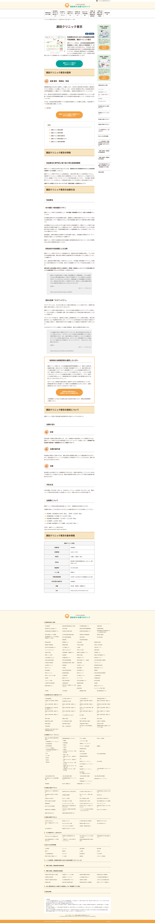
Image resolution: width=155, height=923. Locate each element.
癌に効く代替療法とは (66, 783)
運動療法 (98, 746)
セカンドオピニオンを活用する (67, 825)
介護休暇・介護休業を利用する (85, 825)
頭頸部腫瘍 (65, 742)
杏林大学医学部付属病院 (49, 660)
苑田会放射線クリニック (102, 92)
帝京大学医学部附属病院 (66, 660)
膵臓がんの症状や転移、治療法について (103, 708)
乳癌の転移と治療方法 (66, 723)
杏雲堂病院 (64, 655)
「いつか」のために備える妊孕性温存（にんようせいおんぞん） (86, 809)
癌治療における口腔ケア (49, 798)
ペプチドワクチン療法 (84, 740)
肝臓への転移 (47, 718)
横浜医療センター (65, 642)
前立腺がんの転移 (100, 723)
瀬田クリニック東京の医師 (57, 130)
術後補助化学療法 (83, 748)
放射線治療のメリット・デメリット (52, 741)
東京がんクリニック (48, 672)
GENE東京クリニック (49, 665)
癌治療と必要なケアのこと (103, 119)
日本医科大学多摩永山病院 (67, 631)
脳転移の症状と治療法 (49, 721)
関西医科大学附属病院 (49, 644)
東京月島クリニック (97, 657)
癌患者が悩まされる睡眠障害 (50, 809)
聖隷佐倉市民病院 (80, 683)
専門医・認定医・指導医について (51, 856)
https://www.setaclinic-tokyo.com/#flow (61, 292)
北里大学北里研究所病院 (66, 670)
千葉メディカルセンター (66, 649)
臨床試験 (81, 856)
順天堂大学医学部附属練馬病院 (85, 628)
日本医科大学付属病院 (49, 662)
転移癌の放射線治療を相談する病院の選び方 (86, 840)
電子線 (47, 757)
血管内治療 (82, 778)
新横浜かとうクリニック (98, 685)
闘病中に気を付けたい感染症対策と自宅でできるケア (69, 806)
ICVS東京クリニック (80, 665)
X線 (46, 753)
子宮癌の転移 (47, 726)
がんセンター (64, 853)
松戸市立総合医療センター (82, 680)
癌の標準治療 (82, 853)
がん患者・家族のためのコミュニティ (86, 803)
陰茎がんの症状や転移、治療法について (103, 701)
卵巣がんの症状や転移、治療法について (86, 711)
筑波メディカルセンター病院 (50, 675)
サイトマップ (108, 921)
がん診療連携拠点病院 (49, 853)
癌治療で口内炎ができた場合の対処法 (69, 791)
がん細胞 (81, 851)
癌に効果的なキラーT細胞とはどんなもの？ (85, 772)
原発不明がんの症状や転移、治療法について (103, 705)
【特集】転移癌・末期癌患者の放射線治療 (103, 151)
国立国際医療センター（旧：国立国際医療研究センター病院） (51, 637)
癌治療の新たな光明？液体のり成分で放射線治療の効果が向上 (51, 730)
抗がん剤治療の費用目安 (101, 753)
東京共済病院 (79, 667)
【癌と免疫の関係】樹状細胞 (99, 776)
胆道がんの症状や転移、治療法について (69, 705)
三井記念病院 (64, 690)
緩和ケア (46, 851)
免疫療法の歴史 (48, 882)
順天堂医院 (64, 665)
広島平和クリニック (97, 647)
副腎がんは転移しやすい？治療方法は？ (103, 711)
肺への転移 (82, 715)
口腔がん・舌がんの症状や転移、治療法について (86, 708)
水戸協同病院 (64, 675)
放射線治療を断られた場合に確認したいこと (103, 836)
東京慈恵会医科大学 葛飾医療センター (52, 631)
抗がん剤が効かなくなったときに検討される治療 (86, 836)
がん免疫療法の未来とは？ (84, 877)
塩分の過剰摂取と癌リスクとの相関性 (103, 800)
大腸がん (65, 747)
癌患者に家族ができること (103, 124)
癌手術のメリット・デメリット (85, 761)
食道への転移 (99, 718)
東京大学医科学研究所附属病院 (99, 672)
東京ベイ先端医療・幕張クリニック (103, 95)
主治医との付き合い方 (49, 820)
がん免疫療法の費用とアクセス (67, 879)
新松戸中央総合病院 (66, 680)
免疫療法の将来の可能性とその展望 (51, 874)
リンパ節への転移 (83, 718)
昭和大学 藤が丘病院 (98, 644)
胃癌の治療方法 (48, 723)
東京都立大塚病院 (100, 634)
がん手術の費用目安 (83, 753)
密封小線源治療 (49, 745)
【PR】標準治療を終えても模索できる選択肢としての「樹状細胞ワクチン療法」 (104, 165)
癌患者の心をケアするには (102, 820)
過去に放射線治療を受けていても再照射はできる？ (51, 840)
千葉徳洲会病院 (65, 683)
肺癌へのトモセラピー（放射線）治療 (70, 757)
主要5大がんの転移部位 (101, 721)
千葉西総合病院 (97, 678)
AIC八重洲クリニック (81, 675)
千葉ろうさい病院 (80, 649)
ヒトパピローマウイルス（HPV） (68, 803)
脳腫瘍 (65, 740)
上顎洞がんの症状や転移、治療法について (86, 701)
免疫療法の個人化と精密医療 (102, 874)
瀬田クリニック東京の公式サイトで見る (69, 63)
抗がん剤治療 (99, 761)
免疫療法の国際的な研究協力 (85, 874)
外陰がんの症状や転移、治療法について (51, 715)
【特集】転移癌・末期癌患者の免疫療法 (103, 158)
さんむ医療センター (66, 647)
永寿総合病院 (99, 626)
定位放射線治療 (49, 743)
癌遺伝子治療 (82, 751)
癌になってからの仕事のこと (102, 809)
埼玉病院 (46, 678)
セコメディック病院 (48, 680)
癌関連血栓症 (47, 803)
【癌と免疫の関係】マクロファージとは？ (103, 769)
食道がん (65, 745)
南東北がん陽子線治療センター (99, 655)
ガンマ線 (47, 755)
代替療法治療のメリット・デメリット (83, 783)
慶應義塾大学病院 (83, 690)
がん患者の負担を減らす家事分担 (86, 820)
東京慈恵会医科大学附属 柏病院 (68, 662)
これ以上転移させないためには (67, 715)
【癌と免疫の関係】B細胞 (67, 776)
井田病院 (46, 690)
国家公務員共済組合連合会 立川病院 (68, 626)
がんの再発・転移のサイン (67, 698)
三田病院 (64, 667)
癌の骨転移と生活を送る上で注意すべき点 (51, 795)
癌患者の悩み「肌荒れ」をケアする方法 (103, 806)
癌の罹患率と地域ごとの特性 (85, 800)
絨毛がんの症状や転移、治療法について (51, 705)
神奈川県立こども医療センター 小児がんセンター (69, 686)
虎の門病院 (100, 98)
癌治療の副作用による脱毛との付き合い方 (103, 791)
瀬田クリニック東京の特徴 (57, 132)
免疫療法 (81, 766)
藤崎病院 (96, 670)
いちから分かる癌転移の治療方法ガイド (104, 0)
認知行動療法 (82, 848)
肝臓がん (65, 749)
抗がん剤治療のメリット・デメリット (86, 763)
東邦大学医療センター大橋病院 (50, 634)
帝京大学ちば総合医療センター (50, 647)
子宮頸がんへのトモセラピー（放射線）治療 (70, 763)
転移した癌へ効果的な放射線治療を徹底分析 (51, 738)
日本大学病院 (64, 628)
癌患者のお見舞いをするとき (85, 823)
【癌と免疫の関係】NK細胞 (84, 776)
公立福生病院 (47, 626)
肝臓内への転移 (65, 718)
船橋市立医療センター (49, 685)
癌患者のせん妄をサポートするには (68, 828)
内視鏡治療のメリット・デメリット (86, 781)
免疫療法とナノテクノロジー (67, 877)
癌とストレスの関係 (66, 798)
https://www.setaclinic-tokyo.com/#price (55, 529)
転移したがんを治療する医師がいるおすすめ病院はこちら (69, 115)
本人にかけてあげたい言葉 (67, 823)
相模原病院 (64, 639)
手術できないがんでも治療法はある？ (51, 836)
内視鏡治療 (47, 783)
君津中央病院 (96, 649)
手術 (80, 758)
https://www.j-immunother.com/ (79, 590)
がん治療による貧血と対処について (86, 791)
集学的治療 (99, 848)
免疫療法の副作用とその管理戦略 (86, 882)
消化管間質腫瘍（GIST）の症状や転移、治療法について (51, 708)
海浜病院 (96, 683)
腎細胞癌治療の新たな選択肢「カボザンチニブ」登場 (103, 726)
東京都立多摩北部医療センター (85, 631)
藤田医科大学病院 (97, 642)
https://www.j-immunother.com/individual (61, 351)
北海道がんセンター (80, 657)
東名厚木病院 (79, 688)
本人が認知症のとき (48, 828)
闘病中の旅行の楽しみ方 (49, 813)
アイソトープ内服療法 (50, 748)
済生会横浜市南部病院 (84, 639)
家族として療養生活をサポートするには (51, 823)
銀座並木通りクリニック (98, 667)
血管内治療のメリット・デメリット (100, 778)
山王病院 (78, 647)
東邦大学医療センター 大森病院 (83, 660)
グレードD (64, 848)
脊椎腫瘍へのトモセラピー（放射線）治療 (69, 769)
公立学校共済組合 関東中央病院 (68, 634)
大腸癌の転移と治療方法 (84, 723)
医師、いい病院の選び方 (66, 726)
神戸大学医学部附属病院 (66, 637)
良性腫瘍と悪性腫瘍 (66, 794)
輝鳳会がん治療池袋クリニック (82, 652)
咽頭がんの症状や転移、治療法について (103, 715)
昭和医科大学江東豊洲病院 (84, 634)
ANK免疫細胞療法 (48, 698)
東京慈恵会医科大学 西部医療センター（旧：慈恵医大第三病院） (104, 631)
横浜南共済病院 (48, 642)
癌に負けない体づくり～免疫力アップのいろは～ (86, 806)
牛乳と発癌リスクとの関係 (67, 800)
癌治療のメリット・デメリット (103, 113)
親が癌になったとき (66, 820)
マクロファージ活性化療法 (84, 746)
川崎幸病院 (79, 685)
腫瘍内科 (64, 851)
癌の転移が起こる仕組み (66, 701)
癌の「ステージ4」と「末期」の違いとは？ (86, 795)
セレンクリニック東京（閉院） (99, 688)
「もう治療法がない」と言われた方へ (103, 130)
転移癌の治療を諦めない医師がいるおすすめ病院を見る (69, 392)
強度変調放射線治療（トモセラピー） (69, 738)
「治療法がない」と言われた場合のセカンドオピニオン (69, 840)
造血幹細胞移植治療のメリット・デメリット (69, 778)
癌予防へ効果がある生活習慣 (50, 800)
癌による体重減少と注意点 (84, 798)
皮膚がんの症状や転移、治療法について (69, 708)
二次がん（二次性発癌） (101, 856)
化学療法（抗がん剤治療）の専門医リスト (51, 701)
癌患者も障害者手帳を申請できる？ (68, 813)
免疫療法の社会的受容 (49, 877)
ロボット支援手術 (83, 738)
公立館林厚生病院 (97, 675)
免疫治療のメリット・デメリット (86, 769)
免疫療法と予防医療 (83, 879)
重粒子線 (47, 762)
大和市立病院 (79, 642)
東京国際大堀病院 (65, 672)
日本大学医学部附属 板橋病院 (99, 660)
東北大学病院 (82, 637)
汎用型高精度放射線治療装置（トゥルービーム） (52, 750)
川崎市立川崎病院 (80, 644)
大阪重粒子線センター (66, 657)
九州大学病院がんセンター (50, 657)
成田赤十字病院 (48, 652)
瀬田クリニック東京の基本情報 (58, 141)
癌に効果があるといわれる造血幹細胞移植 (51, 778)
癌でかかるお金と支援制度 (50, 806)
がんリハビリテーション (101, 803)
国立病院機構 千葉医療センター (68, 652)
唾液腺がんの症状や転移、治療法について (86, 705)
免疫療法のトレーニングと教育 (67, 874)
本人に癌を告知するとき (101, 823)
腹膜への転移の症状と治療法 (85, 721)
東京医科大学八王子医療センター (51, 628)
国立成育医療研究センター (102, 690)
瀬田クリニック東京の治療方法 (58, 135)
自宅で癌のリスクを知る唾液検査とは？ (86, 726)
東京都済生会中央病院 (98, 665)
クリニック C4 (100, 89)
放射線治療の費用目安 (84, 756)
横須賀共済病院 (65, 644)
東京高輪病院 (47, 670)
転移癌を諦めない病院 (102, 85)
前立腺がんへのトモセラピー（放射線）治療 (70, 751)
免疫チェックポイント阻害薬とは (103, 882)
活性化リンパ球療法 (100, 738)
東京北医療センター (80, 670)
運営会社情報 (101, 172)
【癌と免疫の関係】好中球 (50, 776)
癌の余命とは (99, 794)
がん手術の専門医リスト (84, 698)
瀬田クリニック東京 (48, 655)
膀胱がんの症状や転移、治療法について (69, 711)
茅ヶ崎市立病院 (100, 637)
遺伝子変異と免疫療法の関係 (67, 882)
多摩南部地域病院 (100, 628)
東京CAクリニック (80, 672)
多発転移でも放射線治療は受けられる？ (68, 836)
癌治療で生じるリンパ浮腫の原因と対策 (51, 791)
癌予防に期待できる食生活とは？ (103, 798)
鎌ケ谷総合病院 (97, 680)
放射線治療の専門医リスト (102, 698)
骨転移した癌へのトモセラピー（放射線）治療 (70, 766)
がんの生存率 (99, 853)
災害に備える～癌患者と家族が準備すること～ (69, 809)
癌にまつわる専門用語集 (103, 136)
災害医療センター (97, 652)
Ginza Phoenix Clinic (102, 101)
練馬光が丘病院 (80, 655)
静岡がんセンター (65, 678)
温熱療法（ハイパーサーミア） (85, 743)
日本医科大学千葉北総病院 (50, 683)
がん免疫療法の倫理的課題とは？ (103, 877)
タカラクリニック (97, 662)
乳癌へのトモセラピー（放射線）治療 (70, 760)
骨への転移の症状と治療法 (67, 721)
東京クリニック (48, 667)
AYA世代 (98, 851)
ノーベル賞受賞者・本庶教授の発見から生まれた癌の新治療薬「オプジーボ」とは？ (103, 143)
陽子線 (47, 760)
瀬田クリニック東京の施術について (59, 138)
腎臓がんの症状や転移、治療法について (51, 711)
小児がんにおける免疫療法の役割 (103, 879)
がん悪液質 (47, 848)
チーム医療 (64, 856)
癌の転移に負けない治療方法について (103, 106)
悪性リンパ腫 (66, 754)
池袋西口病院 (79, 662)
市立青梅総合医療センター (84, 626)
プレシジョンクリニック (49, 649)
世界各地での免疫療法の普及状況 (51, 879)
